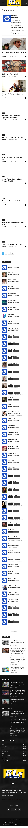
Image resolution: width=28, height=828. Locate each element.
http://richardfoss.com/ (12, 547)
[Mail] (18, 32)
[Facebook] (11, 32)
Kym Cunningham (13, 446)
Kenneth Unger (12, 439)
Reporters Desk (12, 537)
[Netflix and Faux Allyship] (14, 66)
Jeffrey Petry (11, 418)
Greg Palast (11, 377)
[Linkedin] (15, 32)
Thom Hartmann (13, 599)
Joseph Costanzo (13, 432)
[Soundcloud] (20, 32)
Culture (3, 49)
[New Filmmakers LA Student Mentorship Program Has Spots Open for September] (5, 684)
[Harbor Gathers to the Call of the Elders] (14, 193)
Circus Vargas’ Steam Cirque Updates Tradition (12, 180)
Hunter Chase (12, 391)
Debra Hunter (12, 349)
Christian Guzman (13, 328)
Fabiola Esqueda (13, 363)
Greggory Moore (13, 384)
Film (3, 71)
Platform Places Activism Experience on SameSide (11, 117)
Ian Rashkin (11, 398)
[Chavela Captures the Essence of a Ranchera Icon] (14, 86)
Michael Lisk (11, 509)
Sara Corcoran (12, 578)
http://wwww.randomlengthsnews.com (15, 345)
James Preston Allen (14, 411)
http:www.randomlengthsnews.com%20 (15, 595)
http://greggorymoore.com (13, 387)
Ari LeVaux (11, 286)
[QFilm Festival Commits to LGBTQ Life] (14, 44)
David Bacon (11, 342)
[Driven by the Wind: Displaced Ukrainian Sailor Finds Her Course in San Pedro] (5, 669)
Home (3, 7)
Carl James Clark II (13, 321)
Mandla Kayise (12, 481)
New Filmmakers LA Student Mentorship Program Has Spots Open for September (18, 684)
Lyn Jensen (11, 474)
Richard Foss (11, 543)
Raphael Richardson (13, 530)
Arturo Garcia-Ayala (14, 293)
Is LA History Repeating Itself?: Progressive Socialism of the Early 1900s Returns (17, 642)
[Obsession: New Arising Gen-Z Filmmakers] (5, 701)
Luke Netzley (12, 467)
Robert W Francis (13, 564)
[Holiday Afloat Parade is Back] (14, 129)
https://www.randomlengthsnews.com (15, 331)
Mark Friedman (12, 495)
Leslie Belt (11, 460)
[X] (22, 32)
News (3, 113)
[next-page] (12, 253)
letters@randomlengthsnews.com (16, 799)
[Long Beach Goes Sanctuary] (14, 236)
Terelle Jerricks (12, 585)
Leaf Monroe (12, 453)
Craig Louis (11, 335)
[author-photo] (7, 24)
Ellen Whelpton (12, 356)
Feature (3, 134)
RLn (9, 557)
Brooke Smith (12, 307)
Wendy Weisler (12, 606)
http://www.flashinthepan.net (13, 290)
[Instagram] (13, 32)
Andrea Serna (12, 279)
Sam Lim (10, 571)
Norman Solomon (13, 516)
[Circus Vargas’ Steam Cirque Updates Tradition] (14, 171)
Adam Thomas (12, 272)
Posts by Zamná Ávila (14, 7)
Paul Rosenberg (12, 523)
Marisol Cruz (11, 488)
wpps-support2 (12, 613)
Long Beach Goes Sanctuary (12, 244)
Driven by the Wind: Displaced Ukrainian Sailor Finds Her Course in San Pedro (18, 669)
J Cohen (10, 405)
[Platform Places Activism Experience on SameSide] (14, 107)
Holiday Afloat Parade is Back (12, 137)
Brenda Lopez (12, 300)
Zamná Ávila (4, 56)
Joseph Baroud (12, 425)
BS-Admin (11, 314)
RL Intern (10, 550)
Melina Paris (11, 502)
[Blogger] (8, 809)
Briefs (3, 241)
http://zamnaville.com (15, 20)
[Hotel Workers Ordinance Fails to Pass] (14, 214)
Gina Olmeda (12, 370)
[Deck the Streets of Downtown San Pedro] (14, 149)
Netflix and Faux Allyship (10, 74)
